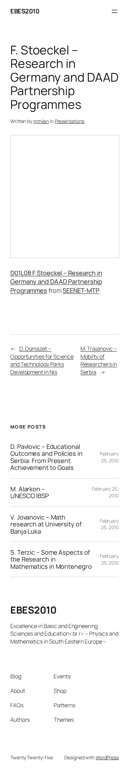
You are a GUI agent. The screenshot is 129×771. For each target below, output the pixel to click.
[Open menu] (114, 11)
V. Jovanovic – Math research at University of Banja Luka (46, 524)
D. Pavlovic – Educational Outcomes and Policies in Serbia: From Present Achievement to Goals (46, 457)
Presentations (70, 121)
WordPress (107, 757)
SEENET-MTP (81, 290)
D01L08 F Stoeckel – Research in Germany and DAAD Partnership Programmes (56, 282)
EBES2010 (24, 11)
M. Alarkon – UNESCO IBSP (29, 492)
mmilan (41, 121)
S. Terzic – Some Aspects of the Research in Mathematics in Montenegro (51, 559)
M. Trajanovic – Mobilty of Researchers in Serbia (98, 360)
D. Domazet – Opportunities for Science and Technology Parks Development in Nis (42, 360)
